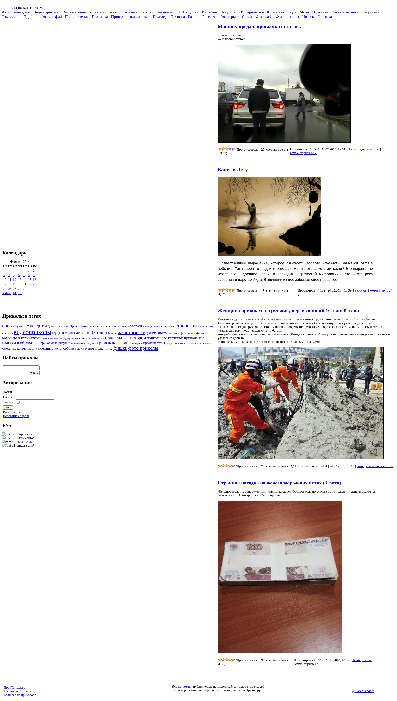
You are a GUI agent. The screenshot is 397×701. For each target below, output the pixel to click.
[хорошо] (230, 149)
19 (14, 284)
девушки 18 (86, 332)
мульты (100, 338)
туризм (89, 348)
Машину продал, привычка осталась (259, 26)
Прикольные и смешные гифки (94, 326)
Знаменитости (168, 12)
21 (24, 284)
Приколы (9, 7)
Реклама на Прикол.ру (19, 691)
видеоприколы (32, 332)
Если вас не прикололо (20, 695)
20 (19, 284)
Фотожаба (264, 16)
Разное (193, 16)
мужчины (91, 338)
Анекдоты (21, 12)
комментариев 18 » (303, 153)
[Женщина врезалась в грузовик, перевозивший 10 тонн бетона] (301, 458)
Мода (304, 12)
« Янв (6, 293)
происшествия (154, 343)
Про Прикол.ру (14, 687)
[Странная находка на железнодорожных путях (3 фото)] (280, 652)
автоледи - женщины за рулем (157, 326)
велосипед (7, 333)
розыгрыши (194, 343)
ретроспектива (176, 343)
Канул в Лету (233, 169)
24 (4, 288)
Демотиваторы (58, 326)
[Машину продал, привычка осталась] (284, 141)
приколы (184, 686)
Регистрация (12, 412)
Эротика (325, 16)
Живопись (129, 12)
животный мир (133, 332)
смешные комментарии (19, 348)
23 (34, 284)
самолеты (206, 343)
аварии (136, 326)
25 (9, 288)
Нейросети (370, 12)
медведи (67, 338)
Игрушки (191, 12)
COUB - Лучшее (13, 326)
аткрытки (206, 326)
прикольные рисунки (55, 343)
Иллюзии (209, 12)
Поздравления (77, 16)
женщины (103, 333)
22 (29, 284)
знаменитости (158, 333)
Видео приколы (46, 12)
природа (137, 343)
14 (24, 279)
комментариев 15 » (379, 466)
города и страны (103, 12)
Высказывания (74, 12)
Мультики (320, 12)
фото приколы (143, 348)
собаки (68, 348)
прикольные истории (125, 337)
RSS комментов (23, 438)
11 (9, 279)
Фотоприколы (287, 16)
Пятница (178, 16)
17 (4, 284)
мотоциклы (78, 338)
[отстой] (220, 149)
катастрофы (194, 333)
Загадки (147, 12)
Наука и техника (345, 12)
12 (14, 279)
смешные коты (50, 348)
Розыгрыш (230, 16)
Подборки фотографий (43, 16)
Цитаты (308, 16)
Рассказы (210, 16)
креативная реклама (51, 338)
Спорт (247, 16)
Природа (160, 16)
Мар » (17, 293)
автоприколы (186, 325)
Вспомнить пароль (16, 416)
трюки (79, 348)
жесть (114, 333)
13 (19, 279)
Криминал (275, 12)
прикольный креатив (114, 343)
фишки (120, 348)
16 (34, 279)
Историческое (252, 12)
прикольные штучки (83, 343)
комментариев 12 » (307, 664)
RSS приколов (22, 434)
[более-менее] (226, 149)
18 (9, 284)
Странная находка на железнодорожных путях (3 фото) (279, 482)
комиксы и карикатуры (21, 338)
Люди (292, 12)
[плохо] (223, 149)
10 (4, 279)
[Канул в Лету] (269, 255)
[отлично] (233, 149)
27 (19, 288)
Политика (100, 16)
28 (24, 288)
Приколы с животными (130, 16)
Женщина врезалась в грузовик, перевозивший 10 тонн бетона (288, 310)
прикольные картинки (165, 338)
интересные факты (177, 333)
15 (29, 279)
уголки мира (103, 348)
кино (203, 333)
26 (14, 288)
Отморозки (11, 16)
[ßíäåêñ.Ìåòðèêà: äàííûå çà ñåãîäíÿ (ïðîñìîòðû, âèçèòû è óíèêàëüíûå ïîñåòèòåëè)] (363, 691)
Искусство (229, 12)
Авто (6, 12)
